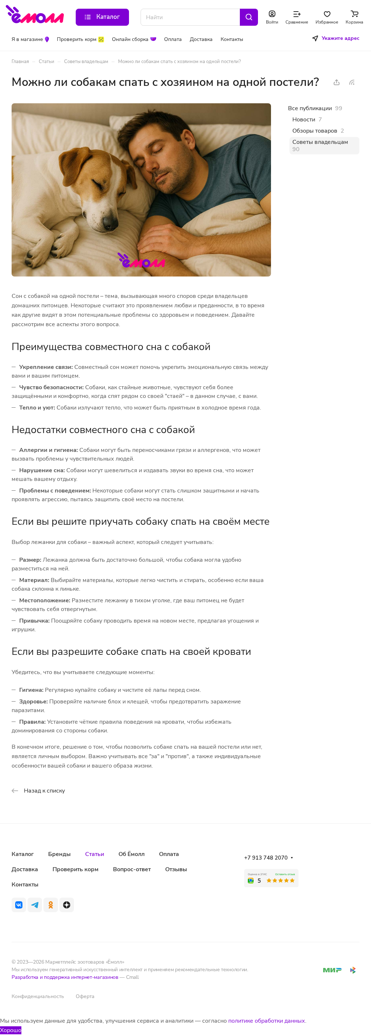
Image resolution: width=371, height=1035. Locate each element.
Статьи (94, 854)
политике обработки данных (266, 1021)
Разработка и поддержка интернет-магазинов (65, 977)
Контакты (25, 885)
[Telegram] (35, 905)
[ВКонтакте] (19, 905)
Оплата (169, 854)
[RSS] (351, 82)
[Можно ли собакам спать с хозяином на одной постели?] (141, 275)
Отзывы (176, 869)
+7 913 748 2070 (266, 858)
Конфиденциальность (38, 996)
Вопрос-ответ (132, 869)
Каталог (23, 854)
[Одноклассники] (50, 905)
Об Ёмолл (131, 854)
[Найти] (249, 17)
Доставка (25, 869)
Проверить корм (76, 869)
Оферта (85, 996)
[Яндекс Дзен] (66, 905)
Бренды (59, 854)
